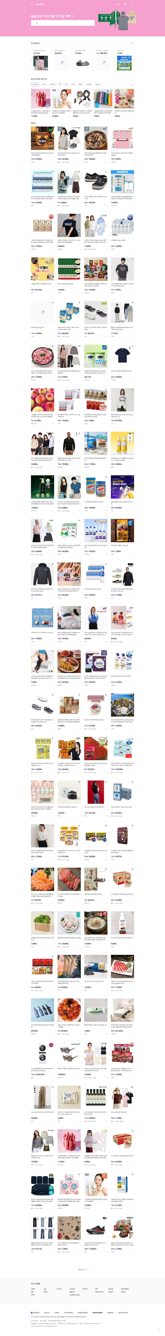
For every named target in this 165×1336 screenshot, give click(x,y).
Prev (30, 59)
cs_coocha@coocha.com (70, 1323)
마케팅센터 (110, 1313)
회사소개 (46, 1313)
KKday (123, 1292)
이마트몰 (52, 84)
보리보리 (110, 1292)
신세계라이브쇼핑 (75, 1295)
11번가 (44, 84)
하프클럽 (88, 84)
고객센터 (56, 1313)
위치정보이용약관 (83, 1313)
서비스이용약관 (68, 1313)
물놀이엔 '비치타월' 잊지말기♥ (50, 16)
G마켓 (73, 84)
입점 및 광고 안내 (123, 1313)
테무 (96, 1289)
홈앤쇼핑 (72, 1292)
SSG (66, 84)
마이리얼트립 (125, 1289)
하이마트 (84, 1289)
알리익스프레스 (99, 1292)
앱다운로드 (36, 1313)
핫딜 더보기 (82, 1269)
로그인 (118, 4)
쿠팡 (60, 84)
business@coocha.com (93, 1323)
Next (134, 59)
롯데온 (80, 84)
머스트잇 (59, 1289)
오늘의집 (97, 84)
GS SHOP (35, 84)
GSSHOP (72, 1289)
